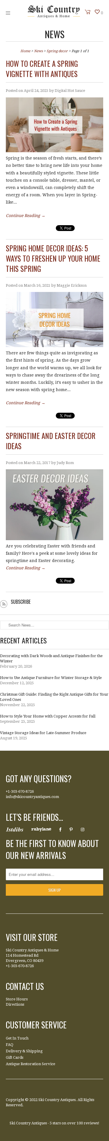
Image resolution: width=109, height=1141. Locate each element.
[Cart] (88, 12)
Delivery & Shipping (24, 1051)
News (55, 34)
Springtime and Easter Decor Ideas (50, 440)
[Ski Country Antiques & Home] (54, 16)
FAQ (9, 1044)
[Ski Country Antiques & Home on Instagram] (82, 829)
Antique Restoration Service (30, 1064)
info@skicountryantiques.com (32, 796)
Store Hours (17, 999)
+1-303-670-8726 (20, 791)
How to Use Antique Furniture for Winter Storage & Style (51, 678)
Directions (15, 1004)
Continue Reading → (25, 215)
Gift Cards (14, 1057)
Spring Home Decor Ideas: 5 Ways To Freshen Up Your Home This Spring (53, 258)
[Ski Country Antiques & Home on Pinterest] (71, 829)
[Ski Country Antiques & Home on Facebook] (60, 829)
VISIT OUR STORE (32, 937)
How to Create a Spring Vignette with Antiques (42, 68)
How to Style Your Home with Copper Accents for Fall (47, 716)
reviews (91, 1123)
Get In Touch (17, 1038)
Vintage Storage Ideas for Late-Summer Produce (43, 733)
